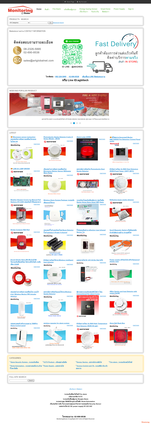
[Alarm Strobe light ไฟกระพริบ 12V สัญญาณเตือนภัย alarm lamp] (87, 160)
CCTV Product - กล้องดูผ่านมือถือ (55, 362)
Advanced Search (58, 22)
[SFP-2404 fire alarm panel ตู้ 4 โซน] (88, 317)
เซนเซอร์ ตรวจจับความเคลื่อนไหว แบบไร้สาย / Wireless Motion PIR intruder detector (25, 294)
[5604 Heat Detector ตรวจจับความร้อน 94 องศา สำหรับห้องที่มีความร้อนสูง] (88, 349)
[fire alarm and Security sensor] (145, 423)
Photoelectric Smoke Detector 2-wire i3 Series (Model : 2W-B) (58, 138)
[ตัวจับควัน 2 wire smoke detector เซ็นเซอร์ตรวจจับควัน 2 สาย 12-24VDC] (55, 162)
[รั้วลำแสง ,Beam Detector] (55, 256)
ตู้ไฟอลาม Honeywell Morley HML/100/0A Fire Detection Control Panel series (125, 139)
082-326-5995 (60, 77)
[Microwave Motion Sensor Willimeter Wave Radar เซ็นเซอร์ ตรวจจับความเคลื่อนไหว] (55, 196)
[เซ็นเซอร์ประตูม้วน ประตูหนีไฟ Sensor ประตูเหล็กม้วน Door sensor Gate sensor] (121, 256)
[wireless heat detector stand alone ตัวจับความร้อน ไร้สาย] (55, 285)
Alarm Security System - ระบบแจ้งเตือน (25, 362)
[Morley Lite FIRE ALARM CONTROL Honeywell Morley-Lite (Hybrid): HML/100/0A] (121, 164)
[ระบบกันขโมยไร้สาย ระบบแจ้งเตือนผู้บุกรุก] (55, 226)
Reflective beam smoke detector (122, 200)
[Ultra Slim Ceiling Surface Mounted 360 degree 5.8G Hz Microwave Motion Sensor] (22, 165)
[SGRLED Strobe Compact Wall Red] (22, 253)
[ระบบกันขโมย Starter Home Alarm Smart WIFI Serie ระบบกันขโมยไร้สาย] (88, 225)
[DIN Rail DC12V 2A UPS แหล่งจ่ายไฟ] (88, 283)
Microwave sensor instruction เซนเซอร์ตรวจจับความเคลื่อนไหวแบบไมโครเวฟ (23, 139)
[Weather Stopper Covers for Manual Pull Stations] (22, 225)
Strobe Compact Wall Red (20, 230)
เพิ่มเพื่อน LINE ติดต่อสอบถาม (93, 77)
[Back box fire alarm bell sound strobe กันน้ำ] (121, 346)
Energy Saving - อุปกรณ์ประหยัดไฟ (89, 362)
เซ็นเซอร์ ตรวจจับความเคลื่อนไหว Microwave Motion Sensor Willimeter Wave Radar (57, 171)
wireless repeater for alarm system (56, 323)
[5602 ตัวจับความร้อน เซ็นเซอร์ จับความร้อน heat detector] (121, 194)
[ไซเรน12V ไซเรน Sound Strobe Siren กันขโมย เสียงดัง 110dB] (22, 287)
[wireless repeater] (55, 346)
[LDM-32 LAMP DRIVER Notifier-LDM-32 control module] (22, 191)
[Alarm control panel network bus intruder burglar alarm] (22, 348)
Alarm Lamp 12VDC (84, 137)
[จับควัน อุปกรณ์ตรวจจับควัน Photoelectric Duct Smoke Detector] (88, 194)
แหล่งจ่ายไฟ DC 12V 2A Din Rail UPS (90, 260)
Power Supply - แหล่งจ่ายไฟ (54, 366)
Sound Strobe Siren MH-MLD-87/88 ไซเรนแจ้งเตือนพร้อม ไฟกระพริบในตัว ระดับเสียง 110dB (26, 262)
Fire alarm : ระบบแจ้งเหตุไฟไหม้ (121, 362)
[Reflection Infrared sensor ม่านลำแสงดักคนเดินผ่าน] (88, 255)
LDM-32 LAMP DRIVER (21, 169)
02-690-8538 (74, 77)
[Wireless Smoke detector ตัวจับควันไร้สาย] (55, 317)
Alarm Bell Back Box (117, 323)
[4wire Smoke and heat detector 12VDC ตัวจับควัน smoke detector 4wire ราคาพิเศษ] (121, 316)
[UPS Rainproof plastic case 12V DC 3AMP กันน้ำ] (121, 284)
